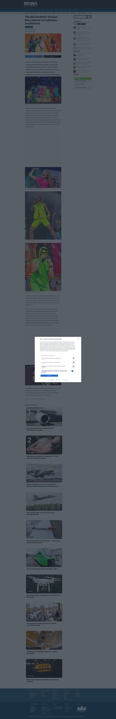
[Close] (79, 339)
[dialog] (58, 359)
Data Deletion (51, 379)
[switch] (73, 358)
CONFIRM (49, 375)
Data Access (58, 379)
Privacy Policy (64, 379)
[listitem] (58, 355)
